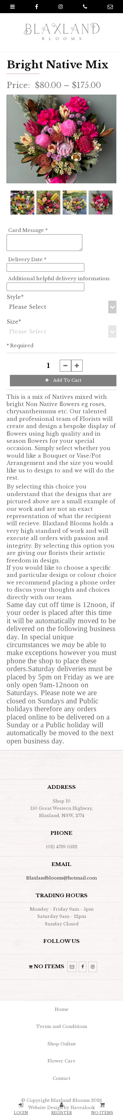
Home (62, 1009)
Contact (61, 1078)
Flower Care (61, 1060)
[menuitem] (61, 1009)
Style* (15, 297)
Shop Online (61, 1043)
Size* (14, 321)
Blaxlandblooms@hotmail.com (61, 878)
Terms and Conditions (61, 1026)
